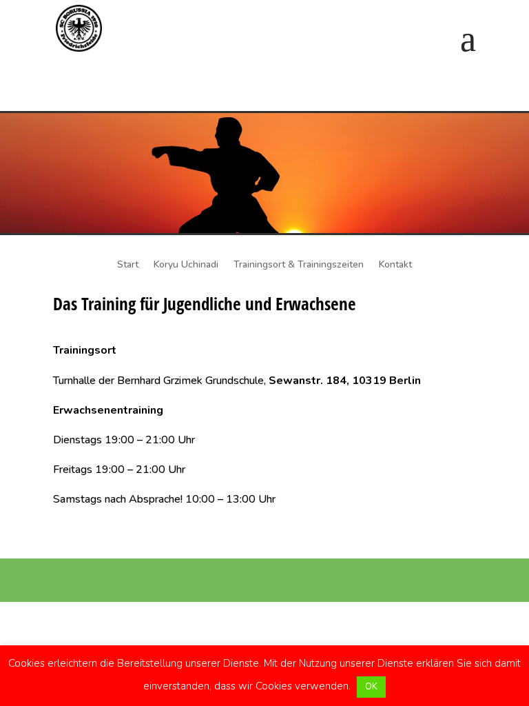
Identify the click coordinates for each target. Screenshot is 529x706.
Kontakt (395, 265)
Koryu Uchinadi (186, 265)
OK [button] (371, 686)
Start (127, 265)
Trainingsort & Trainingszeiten (299, 265)
